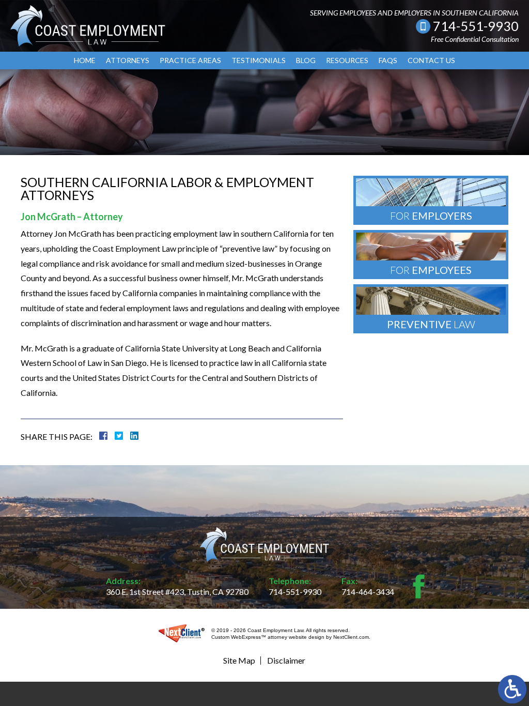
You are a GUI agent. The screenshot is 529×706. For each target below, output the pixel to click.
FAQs (388, 60)
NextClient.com (351, 637)
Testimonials (258, 60)
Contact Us (431, 60)
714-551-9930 (476, 26)
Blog (306, 60)
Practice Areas (190, 60)
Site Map (239, 660)
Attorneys (127, 60)
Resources (347, 60)
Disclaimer (286, 660)
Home (85, 60)
